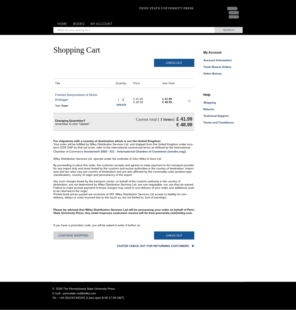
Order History (212, 73)
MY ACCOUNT (101, 24)
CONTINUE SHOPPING (73, 235)
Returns (208, 109)
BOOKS (79, 24)
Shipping (209, 102)
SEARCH (228, 30)
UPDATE (121, 105)
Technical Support (216, 115)
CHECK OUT (174, 62)
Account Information (217, 60)
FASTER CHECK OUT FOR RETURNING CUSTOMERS (153, 246)
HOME (62, 24)
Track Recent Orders (217, 66)
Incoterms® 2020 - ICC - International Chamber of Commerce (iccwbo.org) (134, 151)
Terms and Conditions (218, 122)
